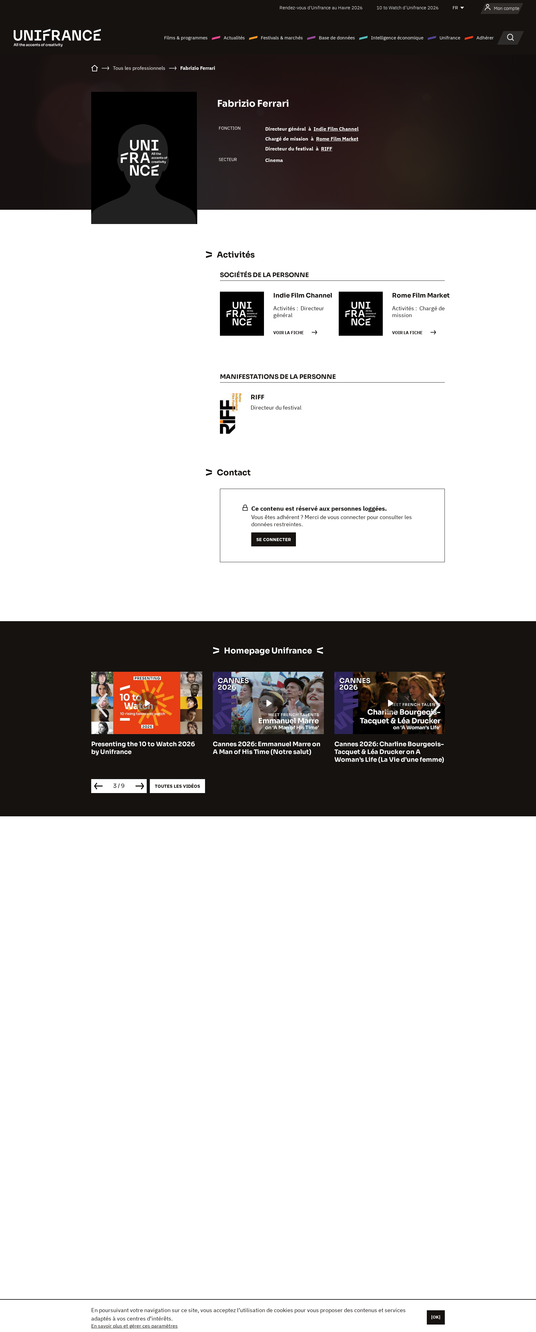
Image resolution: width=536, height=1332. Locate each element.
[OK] (435, 1317)
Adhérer (485, 38)
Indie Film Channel (336, 129)
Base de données (337, 38)
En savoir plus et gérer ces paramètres (134, 1326)
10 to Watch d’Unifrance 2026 (408, 8)
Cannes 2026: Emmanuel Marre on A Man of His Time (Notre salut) (266, 748)
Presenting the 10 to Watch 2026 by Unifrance (143, 748)
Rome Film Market (337, 139)
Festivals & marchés (282, 38)
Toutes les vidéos (177, 786)
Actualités (234, 38)
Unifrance (450, 38)
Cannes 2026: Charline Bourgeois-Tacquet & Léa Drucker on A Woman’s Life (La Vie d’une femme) (389, 752)
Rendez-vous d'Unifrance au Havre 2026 (321, 8)
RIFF (326, 149)
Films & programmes (186, 38)
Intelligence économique (397, 38)
